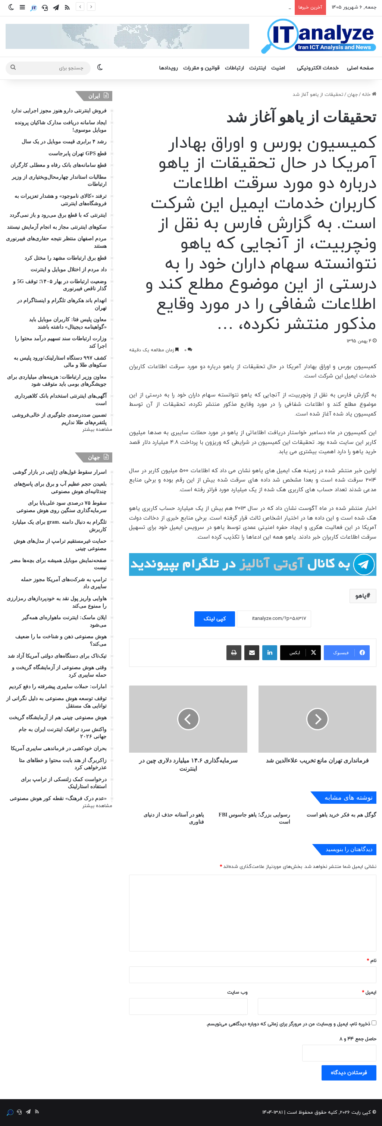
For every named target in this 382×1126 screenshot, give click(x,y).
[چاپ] (233, 652)
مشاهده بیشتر (97, 429)
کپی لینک (215, 618)
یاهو (361, 596)
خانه (367, 94)
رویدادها (168, 68)
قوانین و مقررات (201, 68)
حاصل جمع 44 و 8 (357, 1039)
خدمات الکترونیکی (318, 68)
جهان (352, 94)
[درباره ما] (33, 8)
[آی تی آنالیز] (318, 36)
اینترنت (257, 68)
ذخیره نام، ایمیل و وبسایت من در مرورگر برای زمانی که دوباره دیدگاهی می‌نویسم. (288, 1024)
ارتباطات (234, 68)
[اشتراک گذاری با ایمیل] (251, 652)
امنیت (278, 68)
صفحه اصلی (360, 68)
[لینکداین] (269, 652)
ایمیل (369, 992)
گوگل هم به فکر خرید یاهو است (341, 815)
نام (371, 960)
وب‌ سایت (237, 992)
